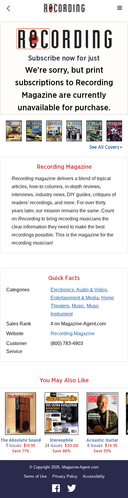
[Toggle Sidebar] (120, 8)
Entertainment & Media (75, 297)
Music (78, 305)
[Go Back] (8, 8)
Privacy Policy (64, 476)
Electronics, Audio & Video (79, 289)
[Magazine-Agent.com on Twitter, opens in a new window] (71, 488)
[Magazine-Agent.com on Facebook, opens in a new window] (56, 488)
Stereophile (61, 440)
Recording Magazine (73, 333)
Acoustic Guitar (102, 440)
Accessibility (94, 476)
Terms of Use (35, 476)
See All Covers (104, 147)
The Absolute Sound (20, 440)
